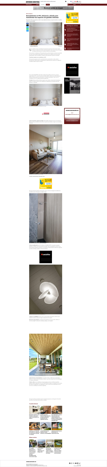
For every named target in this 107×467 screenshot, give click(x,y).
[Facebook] (70, 1)
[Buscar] (81, 5)
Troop (80, 465)
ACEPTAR (48, 4)
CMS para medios (76, 465)
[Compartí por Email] (27, 27)
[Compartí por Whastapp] (27, 29)
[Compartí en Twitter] (27, 25)
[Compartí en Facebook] (27, 23)
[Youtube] (75, 1)
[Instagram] (72, 1)
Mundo (74, 4)
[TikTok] (79, 1)
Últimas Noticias (29, 4)
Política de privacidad (33, 465)
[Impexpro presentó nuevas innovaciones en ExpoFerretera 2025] (56, 426)
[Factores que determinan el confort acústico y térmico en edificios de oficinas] (50, 443)
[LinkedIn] (77, 1)
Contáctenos (27, 465)
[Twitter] (74, 1)
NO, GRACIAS (43, 4)
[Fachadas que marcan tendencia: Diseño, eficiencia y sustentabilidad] (45, 426)
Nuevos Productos (34, 46)
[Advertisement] (45, 68)
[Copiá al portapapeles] (27, 31)
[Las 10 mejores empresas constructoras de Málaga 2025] (41, 443)
